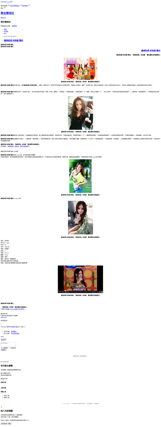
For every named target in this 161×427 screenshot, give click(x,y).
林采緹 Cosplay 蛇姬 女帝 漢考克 (14, 309)
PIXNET (68, 403)
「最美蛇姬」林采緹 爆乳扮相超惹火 (18, 146)
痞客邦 (13, 326)
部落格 (6, 31)
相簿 (5, 29)
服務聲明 (96, 403)
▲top (2, 336)
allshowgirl (4, 317)
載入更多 (3, 339)
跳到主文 (3, 17)
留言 (17, 326)
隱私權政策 (90, 403)
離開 (10, 423)
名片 (5, 33)
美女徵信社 (7, 13)
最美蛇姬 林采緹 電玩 (13, 40)
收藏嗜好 (14, 26)
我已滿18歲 (4, 423)
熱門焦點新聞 (15, 333)
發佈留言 (3, 350)
